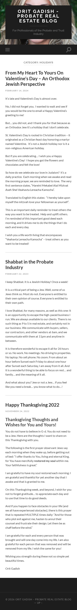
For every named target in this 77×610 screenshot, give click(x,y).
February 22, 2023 (16, 274)
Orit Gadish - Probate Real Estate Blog (38, 16)
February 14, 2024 (16, 90)
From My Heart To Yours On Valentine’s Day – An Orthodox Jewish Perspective (37, 78)
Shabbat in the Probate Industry (29, 264)
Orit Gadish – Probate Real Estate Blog (43, 599)
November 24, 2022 (17, 411)
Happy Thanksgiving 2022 (32, 405)
